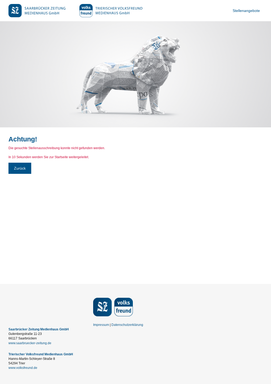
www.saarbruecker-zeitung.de (29, 343)
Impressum (101, 325)
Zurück (20, 168)
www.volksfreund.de (22, 368)
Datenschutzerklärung (127, 325)
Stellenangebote (246, 10)
